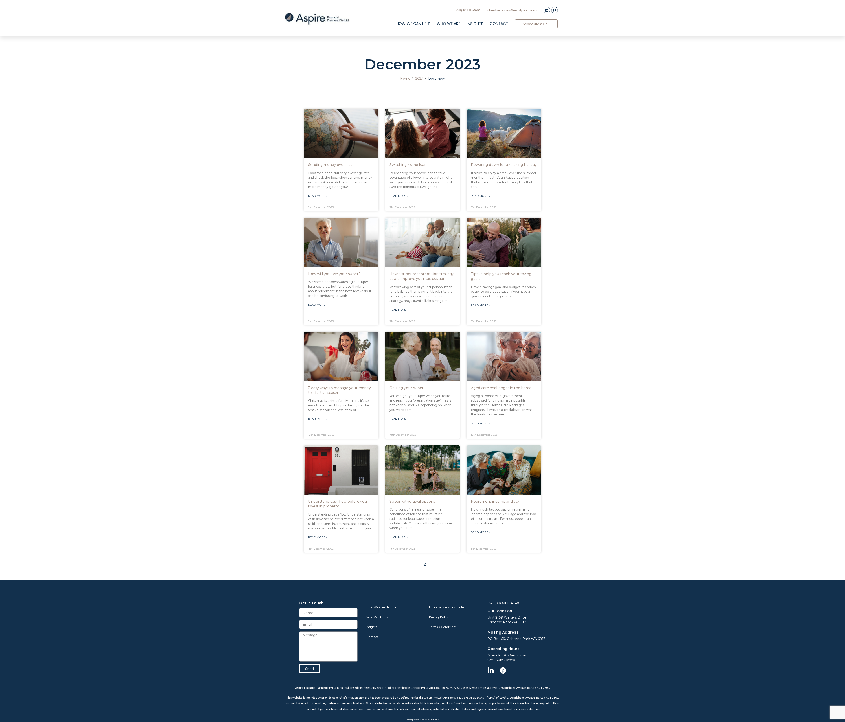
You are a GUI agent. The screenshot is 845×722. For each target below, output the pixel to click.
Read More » (317, 195)
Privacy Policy (439, 617)
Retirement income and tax (495, 501)
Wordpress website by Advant (422, 719)
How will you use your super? (334, 274)
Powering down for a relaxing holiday (504, 165)
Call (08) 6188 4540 (503, 603)
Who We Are (448, 23)
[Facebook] (554, 10)
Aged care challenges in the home (501, 388)
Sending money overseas (330, 165)
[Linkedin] (547, 10)
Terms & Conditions (442, 627)
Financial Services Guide (446, 607)
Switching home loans (408, 165)
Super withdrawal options (412, 501)
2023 (419, 79)
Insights (475, 23)
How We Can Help (413, 23)
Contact (499, 23)
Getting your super (406, 388)
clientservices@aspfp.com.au (512, 10)
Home (405, 79)
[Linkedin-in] (490, 670)
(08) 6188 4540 (467, 10)
